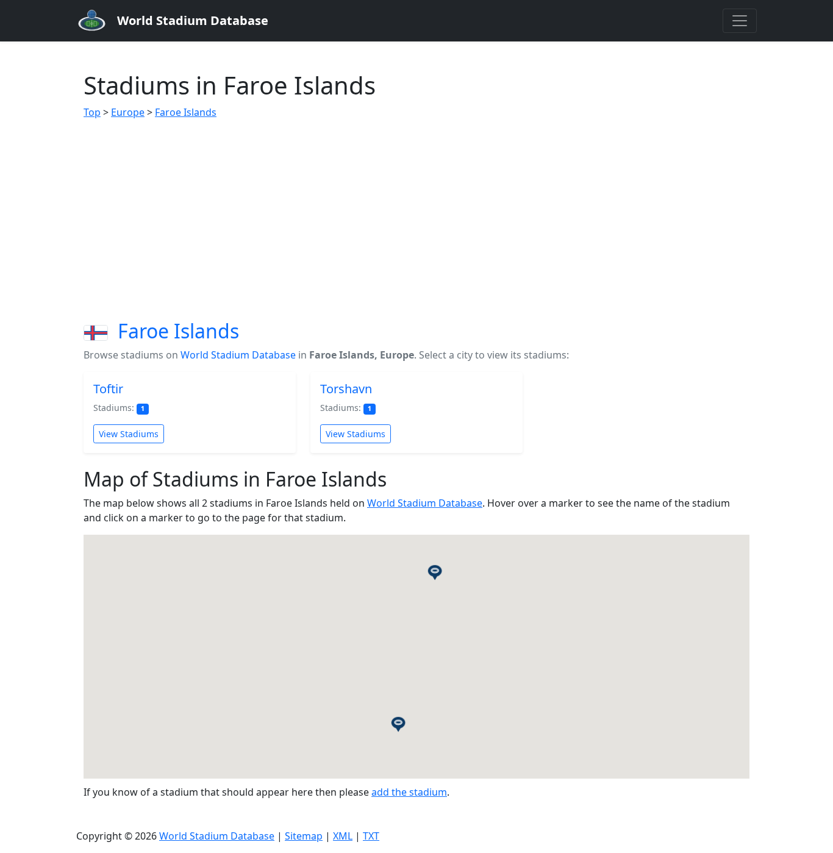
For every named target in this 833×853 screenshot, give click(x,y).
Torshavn (346, 388)
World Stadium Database (238, 355)
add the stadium (409, 792)
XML (342, 836)
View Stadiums (129, 434)
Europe (128, 112)
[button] (435, 572)
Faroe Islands (185, 112)
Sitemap (304, 836)
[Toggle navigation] (740, 21)
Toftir (108, 388)
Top (92, 112)
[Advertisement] (416, 219)
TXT (371, 836)
